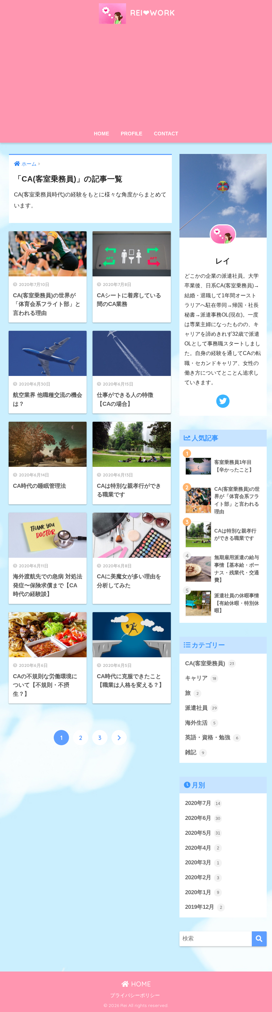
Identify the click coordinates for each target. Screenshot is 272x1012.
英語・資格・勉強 (211, 737)
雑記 (194, 752)
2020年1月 (202, 892)
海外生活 (200, 723)
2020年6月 (202, 818)
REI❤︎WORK (151, 13)
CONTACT (166, 133)
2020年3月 (202, 862)
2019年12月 (203, 907)
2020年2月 (202, 877)
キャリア (200, 678)
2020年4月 (202, 848)
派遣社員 (201, 708)
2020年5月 (202, 833)
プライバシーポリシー (135, 995)
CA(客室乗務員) (209, 663)
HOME (101, 133)
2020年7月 (202, 803)
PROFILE (131, 133)
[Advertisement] (136, 77)
